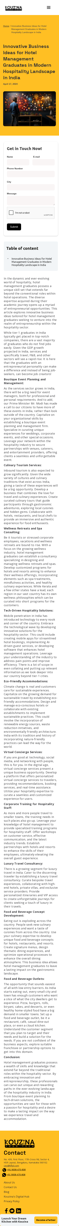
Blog (6, 1192)
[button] (48, 7)
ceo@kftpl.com (11, 1165)
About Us (9, 1182)
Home (6, 26)
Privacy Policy (12, 1201)
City (9, 182)
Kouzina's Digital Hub (16, 1196)
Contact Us (10, 1187)
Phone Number (15, 168)
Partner (46, 1220)
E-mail (36, 157)
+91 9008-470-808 (16, 1169)
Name (10, 157)
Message (12, 193)
